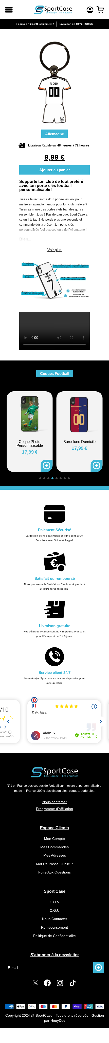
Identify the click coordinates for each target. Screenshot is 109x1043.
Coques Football (54, 373)
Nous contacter (54, 802)
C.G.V (54, 902)
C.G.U (55, 910)
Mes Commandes (54, 847)
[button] (40, 478)
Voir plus (54, 250)
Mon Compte (54, 839)
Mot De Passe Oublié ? (54, 864)
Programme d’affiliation (54, 809)
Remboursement (54, 927)
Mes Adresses (54, 855)
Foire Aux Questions (54, 872)
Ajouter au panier (54, 170)
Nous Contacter (54, 919)
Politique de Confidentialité (54, 936)
